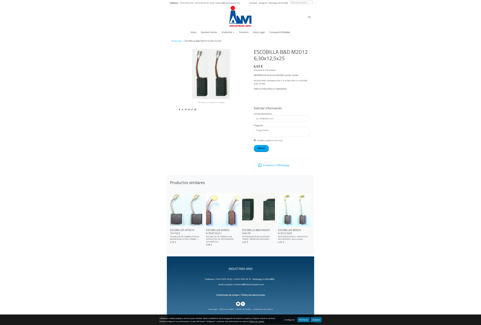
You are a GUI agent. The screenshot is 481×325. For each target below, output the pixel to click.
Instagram (262, 3)
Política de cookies (226, 309)
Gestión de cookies (243, 309)
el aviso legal (277, 140)
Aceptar (316, 319)
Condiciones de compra (227, 294)
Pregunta (258, 125)
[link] (240, 17)
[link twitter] (243, 303)
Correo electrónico (263, 113)
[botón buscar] (309, 17)
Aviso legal (212, 309)
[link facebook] (238, 303)
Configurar (289, 319)
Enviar (261, 148)
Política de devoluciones (253, 294)
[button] (227, 32)
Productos (177, 40)
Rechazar (303, 319)
